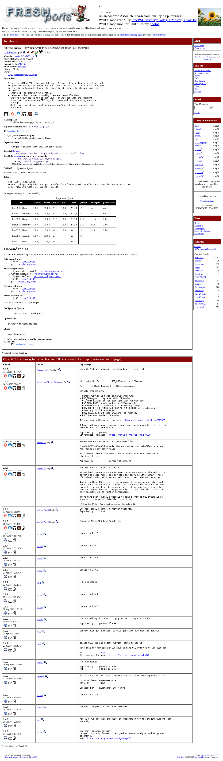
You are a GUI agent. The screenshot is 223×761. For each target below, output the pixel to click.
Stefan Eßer (41, 442)
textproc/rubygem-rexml (47, 276)
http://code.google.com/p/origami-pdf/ (108, 738)
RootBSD (207, 59)
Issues (197, 76)
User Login (199, 45)
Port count (199, 257)
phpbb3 (198, 136)
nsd (196, 139)
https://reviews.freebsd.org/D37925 (130, 435)
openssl (198, 149)
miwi (39, 583)
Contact (197, 91)
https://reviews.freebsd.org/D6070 (129, 655)
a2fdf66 (21, 64)
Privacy (197, 86)
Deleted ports (199, 228)
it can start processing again (131, 35)
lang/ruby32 (28, 261)
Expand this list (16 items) (17, 131)
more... (197, 112)
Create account (200, 48)
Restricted (199, 274)
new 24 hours (200, 294)
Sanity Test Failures (202, 231)
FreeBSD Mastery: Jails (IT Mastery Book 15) (164, 20)
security (13, 52)
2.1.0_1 (7, 52)
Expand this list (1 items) (23, 344)
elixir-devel (199, 129)
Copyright (180, 757)
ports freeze (14, 35)
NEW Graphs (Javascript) (205, 249)
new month (199, 307)
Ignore (197, 267)
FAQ (196, 78)
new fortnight (200, 304)
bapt (38, 720)
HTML (203, 755)
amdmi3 (40, 619)
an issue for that (159, 35)
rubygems (22, 66)
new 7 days (199, 300)
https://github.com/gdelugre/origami (22, 74)
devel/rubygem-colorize (53, 271)
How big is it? (200, 81)
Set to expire (200, 287)
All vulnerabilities (207, 201)
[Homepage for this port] (6, 114)
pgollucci (40, 677)
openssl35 (199, 165)
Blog (196, 89)
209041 (103, 652)
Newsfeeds (199, 233)
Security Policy (200, 83)
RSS (215, 755)
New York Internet (201, 57)
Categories (198, 226)
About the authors (201, 73)
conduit (198, 146)
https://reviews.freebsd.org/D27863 (144, 420)
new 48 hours (200, 297)
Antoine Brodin (43, 370)
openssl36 (199, 172)
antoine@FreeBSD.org (24, 56)
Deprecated (199, 264)
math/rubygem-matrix (46, 274)
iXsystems (212, 57)
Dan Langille (198, 757)
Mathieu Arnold (43, 510)
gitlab (197, 132)
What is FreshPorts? (202, 70)
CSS (208, 755)
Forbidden (199, 271)
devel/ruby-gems (27, 264)
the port (16, 151)
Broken (198, 261)
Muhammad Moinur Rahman (49, 382)
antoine (40, 534)
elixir (197, 126)
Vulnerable (199, 280)
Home (196, 223)
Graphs (197, 246)
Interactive (199, 290)
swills (39, 632)
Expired (198, 284)
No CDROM (200, 277)
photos (154, 24)
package (17, 156)
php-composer (201, 142)
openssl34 (199, 157)
